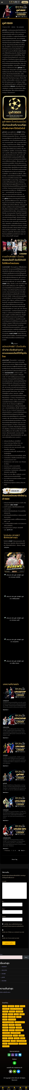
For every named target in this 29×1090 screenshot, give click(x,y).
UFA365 (4, 1043)
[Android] (14, 1071)
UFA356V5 (19, 1027)
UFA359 (4, 1038)
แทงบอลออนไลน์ (9, 373)
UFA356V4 (12, 1027)
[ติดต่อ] (26, 1087)
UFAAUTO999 (5, 1046)
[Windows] (18, 1071)
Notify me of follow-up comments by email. (13, 932)
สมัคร (3, 1089)
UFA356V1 (18, 1024)
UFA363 (13, 1040)
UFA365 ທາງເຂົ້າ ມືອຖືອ (13, 1043)
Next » (23, 850)
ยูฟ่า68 (5, 783)
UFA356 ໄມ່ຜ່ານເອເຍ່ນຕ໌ (20, 1022)
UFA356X (11, 1030)
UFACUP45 (6, 727)
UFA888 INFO (7, 838)
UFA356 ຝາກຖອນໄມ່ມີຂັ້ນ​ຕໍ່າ (8, 1022)
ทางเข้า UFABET (13, 333)
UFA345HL (5, 1011)
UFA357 (15, 1035)
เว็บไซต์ (4, 916)
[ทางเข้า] (14, 1087)
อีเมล (3, 909)
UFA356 (4, 1019)
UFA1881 (5, 755)
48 (19, 850)
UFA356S (5, 1024)
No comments (20, 27)
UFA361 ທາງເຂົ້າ (6, 1040)
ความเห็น (4, 881)
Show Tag (14, 859)
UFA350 (4, 1016)
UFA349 (22, 1014)
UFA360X (16, 1038)
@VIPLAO (10, 530)
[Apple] (10, 1071)
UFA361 (22, 1038)
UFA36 (17, 1006)
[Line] (14, 1063)
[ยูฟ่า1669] (14, 11)
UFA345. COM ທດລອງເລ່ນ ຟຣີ (16, 1008)
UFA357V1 (21, 1035)
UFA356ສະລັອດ (6, 1032)
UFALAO (12, 86)
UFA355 (18, 1016)
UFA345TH (12, 1011)
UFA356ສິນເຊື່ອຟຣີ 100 (15, 1032)
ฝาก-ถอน (8, 1089)
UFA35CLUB (11, 1006)
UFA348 (16, 1014)
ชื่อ (3, 901)
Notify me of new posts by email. (10, 938)
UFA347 (10, 1014)
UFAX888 (6, 810)
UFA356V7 (5, 1030)
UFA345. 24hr (5, 1008)
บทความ (13, 27)
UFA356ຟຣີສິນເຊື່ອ (19, 1030)
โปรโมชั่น (20, 1089)
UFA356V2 (5, 1027)
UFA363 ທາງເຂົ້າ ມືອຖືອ (21, 1040)
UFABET (19, 132)
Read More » (5, 709)
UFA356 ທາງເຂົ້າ (12, 1019)
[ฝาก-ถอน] (9, 1087)
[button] (2, 2)
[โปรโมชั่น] (20, 1087)
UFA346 (4, 1014)
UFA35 (4, 1006)
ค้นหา (1, 954)
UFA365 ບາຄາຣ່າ (23, 1043)
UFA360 (10, 1038)
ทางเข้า (14, 1089)
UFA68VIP (6, 701)
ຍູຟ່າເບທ (20, 68)
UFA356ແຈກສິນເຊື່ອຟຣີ (7, 1035)
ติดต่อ (26, 1089)
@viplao (6, 547)
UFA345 (22, 1006)
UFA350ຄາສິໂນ (11, 1016)
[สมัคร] (3, 1087)
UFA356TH (11, 1024)
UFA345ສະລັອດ (19, 1011)
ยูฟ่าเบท (6, 199)
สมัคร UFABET (14, 505)
